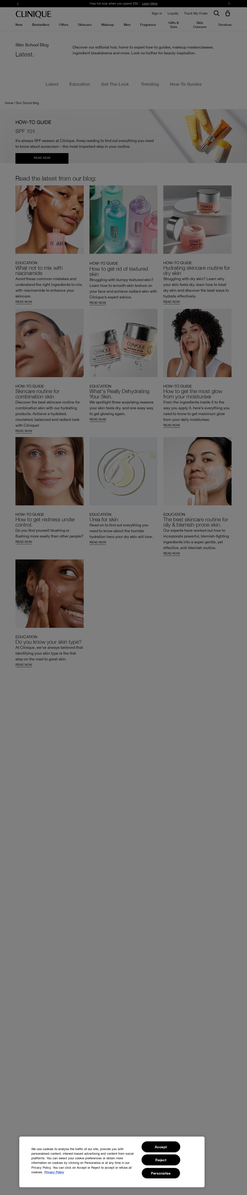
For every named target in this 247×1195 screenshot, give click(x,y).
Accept (161, 1147)
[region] (112, 1162)
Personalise (161, 1173)
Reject (160, 1160)
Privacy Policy (54, 1172)
